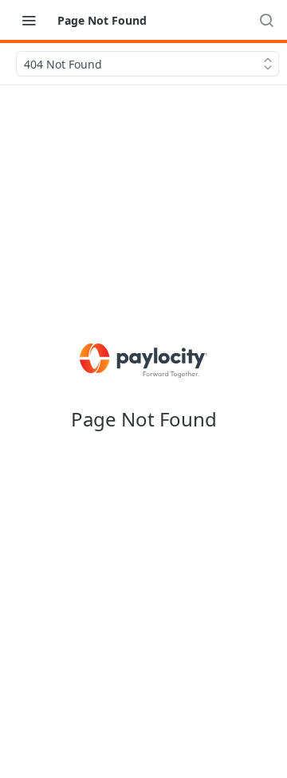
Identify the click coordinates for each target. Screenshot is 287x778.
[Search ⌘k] (266, 20)
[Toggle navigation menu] (28, 20)
